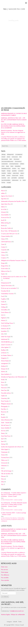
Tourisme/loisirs (5, 457)
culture (3, 166)
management (4, 363)
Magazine (3, 358)
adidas (3, 193)
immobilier (4, 173)
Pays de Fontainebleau (6, 180)
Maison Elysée (5, 361)
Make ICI (22, 173)
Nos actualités (5, 577)
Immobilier (3, 331)
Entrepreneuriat (5, 283)
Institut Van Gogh (5, 336)
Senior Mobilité (5, 428)
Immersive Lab (4, 328)
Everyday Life (4, 291)
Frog (18, 168)
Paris (9, 177)
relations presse (15, 180)
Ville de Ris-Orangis (6, 471)
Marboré (3, 366)
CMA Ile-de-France (6, 241)
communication (5, 163)
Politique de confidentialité (18, 614)
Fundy (2, 301)
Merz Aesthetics (5, 374)
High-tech (3, 318)
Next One (21, 175)
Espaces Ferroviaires (6, 285)
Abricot (3, 190)
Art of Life (3, 209)
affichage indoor (10, 154)
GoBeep (3, 307)
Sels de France (5, 425)
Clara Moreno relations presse (7, 161)
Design (3, 263)
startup (24, 180)
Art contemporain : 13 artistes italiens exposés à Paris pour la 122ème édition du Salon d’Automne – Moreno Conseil (13, 494)
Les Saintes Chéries (6, 355)
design (7, 166)
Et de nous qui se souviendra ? (9, 288)
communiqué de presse (13, 163)
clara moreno (16, 159)
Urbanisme (4, 465)
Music (2, 382)
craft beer (22, 163)
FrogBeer (23, 168)
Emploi (3, 274)
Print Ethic (3, 409)
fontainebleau (17, 166)
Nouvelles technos (6, 393)
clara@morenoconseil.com (17, 611)
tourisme (3, 182)
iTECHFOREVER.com (6, 342)
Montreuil (8, 175)
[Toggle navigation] (26, 3)
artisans (8, 156)
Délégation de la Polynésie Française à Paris (12, 260)
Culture (3, 252)
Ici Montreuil (20, 170)
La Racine (3, 353)
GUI (2, 315)
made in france (16, 173)
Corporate (3, 250)
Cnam (2, 244)
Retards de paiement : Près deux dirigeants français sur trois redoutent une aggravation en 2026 (13, 132)
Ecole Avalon (4, 268)
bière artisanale (5, 159)
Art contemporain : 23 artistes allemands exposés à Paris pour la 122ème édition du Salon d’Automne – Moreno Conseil (14, 504)
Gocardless (14, 170)
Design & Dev (4, 266)
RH (2, 414)
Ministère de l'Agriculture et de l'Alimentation (13, 377)
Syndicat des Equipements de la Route (11, 447)
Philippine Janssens (6, 404)
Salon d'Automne (5, 420)
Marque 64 (4, 369)
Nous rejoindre (5, 580)
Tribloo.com (4, 460)
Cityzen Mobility (5, 236)
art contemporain (19, 154)
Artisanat (3, 212)
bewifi (2, 220)
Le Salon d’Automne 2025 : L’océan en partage (11, 499)
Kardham (9, 173)
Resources (3, 412)
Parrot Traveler (5, 401)
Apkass (3, 207)
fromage (8, 170)
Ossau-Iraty (4, 177)
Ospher (3, 396)
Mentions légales (5, 614)
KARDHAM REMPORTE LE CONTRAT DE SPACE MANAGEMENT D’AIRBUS (14, 114)
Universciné (4, 463)
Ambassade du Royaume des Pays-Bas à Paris (13, 201)
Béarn (11, 159)
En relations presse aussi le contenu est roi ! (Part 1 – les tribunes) (13, 277)
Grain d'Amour (5, 312)
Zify (2, 484)
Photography (4, 406)
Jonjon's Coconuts (5, 344)
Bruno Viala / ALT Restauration (9, 231)
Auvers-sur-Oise (14, 156)
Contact (3, 247)
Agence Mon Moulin (6, 196)
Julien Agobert (5, 347)
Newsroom (4, 387)
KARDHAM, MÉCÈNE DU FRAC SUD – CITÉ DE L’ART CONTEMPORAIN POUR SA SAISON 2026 (14, 119)
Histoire (3, 320)
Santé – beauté (5, 422)
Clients (3, 239)
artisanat (3, 156)
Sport (2, 439)
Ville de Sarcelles (5, 473)
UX (2, 468)
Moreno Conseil (15, 175)
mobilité (3, 175)
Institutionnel (4, 339)
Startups (3, 444)
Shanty (3, 433)
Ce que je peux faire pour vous (9, 233)
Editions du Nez (5, 271)
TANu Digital (4, 449)
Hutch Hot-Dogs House (7, 323)
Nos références (5, 575)
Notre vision (4, 567)
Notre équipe (4, 572)
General (3, 304)
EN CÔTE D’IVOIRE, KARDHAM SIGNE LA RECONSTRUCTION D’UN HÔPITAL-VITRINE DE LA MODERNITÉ (13, 126)
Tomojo (3, 455)
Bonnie (3, 225)
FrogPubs (3, 170)
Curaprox (3, 258)
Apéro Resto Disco (6, 204)
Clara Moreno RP (18, 161)
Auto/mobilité (4, 215)
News (2, 385)
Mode (2, 379)
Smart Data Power (5, 436)
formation (14, 168)
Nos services (4, 569)
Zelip (2, 482)
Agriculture (4, 198)
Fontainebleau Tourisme (6, 168)
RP (20, 180)
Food (2, 296)
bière (20, 156)
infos (2, 334)
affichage (3, 154)
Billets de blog (5, 223)
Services (3, 430)
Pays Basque (21, 177)
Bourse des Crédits (6, 228)
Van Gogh (9, 182)
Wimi (2, 479)
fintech (12, 166)
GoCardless (4, 310)
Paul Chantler (14, 177)
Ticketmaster (4, 452)
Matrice (3, 371)
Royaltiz (3, 417)
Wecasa (3, 476)
